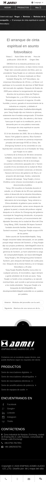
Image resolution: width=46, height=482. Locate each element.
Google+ (11, 409)
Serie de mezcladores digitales (15, 372)
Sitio (37, 60)
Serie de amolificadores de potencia (17, 385)
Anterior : (23, 302)
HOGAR (7, 7)
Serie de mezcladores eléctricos (16, 381)
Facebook (11, 404)
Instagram (11, 417)
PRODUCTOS (23, 7)
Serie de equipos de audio (13, 390)
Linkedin (11, 413)
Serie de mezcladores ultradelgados (17, 377)
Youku (10, 421)
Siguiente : (23, 308)
